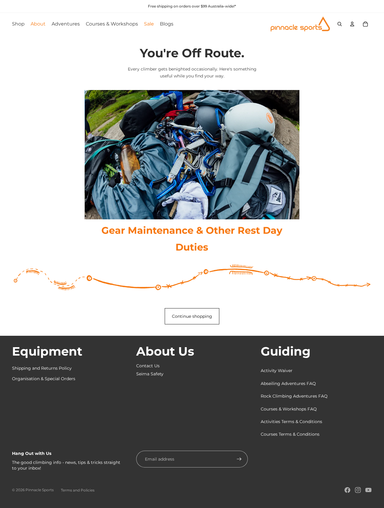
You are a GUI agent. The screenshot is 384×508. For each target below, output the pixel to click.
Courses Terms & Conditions (290, 434)
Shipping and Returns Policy (42, 368)
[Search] (339, 24)
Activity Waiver (276, 370)
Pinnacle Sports (40, 490)
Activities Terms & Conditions (291, 421)
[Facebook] (347, 490)
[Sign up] (239, 459)
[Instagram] (358, 490)
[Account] (352, 24)
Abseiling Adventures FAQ (288, 383)
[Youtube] (368, 490)
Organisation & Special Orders (43, 378)
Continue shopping (192, 316)
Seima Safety (150, 374)
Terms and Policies (77, 490)
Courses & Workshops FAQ (289, 409)
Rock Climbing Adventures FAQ (294, 396)
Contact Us (148, 365)
